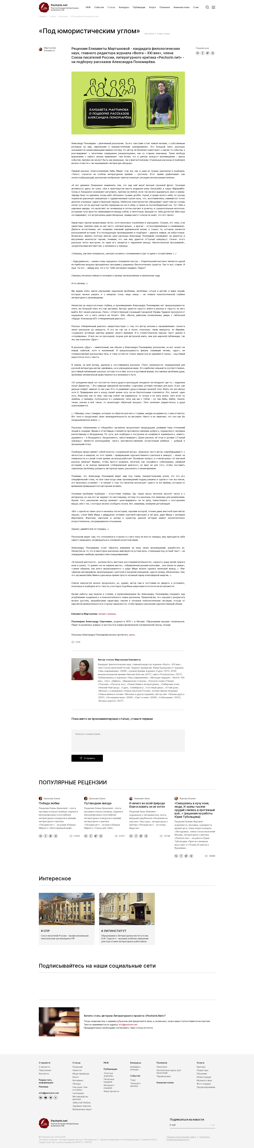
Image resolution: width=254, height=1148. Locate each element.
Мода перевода (80, 1073)
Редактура (202, 1070)
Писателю (162, 1066)
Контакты (44, 1073)
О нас (196, 7)
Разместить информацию (46, 1081)
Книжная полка (181, 7)
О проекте (44, 1062)
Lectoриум (78, 1093)
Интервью (77, 1080)
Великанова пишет (82, 1109)
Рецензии (63, 16)
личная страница (107, 613)
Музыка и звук (204, 1080)
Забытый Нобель (81, 1102)
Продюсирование (206, 1087)
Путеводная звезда (97, 803)
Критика (201, 1066)
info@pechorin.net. (128, 1024)
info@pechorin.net (49, 1093)
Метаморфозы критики (80, 1098)
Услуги (152, 7)
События (99, 7)
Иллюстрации (204, 1077)
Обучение (202, 1073)
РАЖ (88, 7)
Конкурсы (124, 7)
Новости (77, 1070)
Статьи (111, 7)
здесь (132, 634)
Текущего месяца (135, 1084)
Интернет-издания (109, 1086)
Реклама (43, 1086)
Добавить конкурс (135, 1068)
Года (132, 1080)
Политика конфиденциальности (188, 1138)
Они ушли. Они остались (79, 1088)
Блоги (75, 1077)
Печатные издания (109, 1080)
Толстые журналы (108, 1074)
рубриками (122, 1021)
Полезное (164, 7)
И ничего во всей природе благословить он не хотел (147, 805)
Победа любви (49, 803)
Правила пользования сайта (181, 1137)
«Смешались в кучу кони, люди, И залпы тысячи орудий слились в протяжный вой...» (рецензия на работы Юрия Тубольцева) (194, 810)
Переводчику (164, 1076)
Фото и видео (204, 1083)
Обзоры (76, 1083)
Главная (42, 16)
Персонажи (45, 1070)
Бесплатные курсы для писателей (169, 1071)
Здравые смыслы (81, 1106)
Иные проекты (111, 1091)
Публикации (139, 7)
